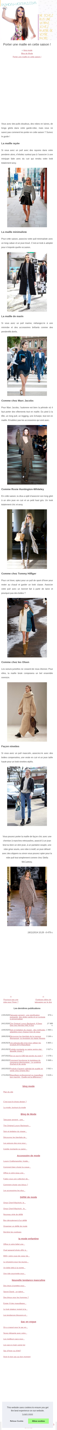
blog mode (27, 50)
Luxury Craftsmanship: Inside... (16, 1161)
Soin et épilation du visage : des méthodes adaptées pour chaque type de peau (27, 1031)
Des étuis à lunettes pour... (14, 1286)
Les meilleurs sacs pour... (14, 1339)
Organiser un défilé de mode (15, 1226)
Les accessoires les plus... (14, 1190)
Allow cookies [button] (38, 1421)
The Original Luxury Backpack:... (17, 1125)
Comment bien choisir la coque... (17, 1167)
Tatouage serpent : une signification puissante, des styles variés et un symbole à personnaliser (27, 1017)
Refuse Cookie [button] (16, 1421)
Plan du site (8, 1092)
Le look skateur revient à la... (15, 1309)
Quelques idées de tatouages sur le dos (43, 1001)
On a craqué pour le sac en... (15, 1327)
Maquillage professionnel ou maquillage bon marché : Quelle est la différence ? (26, 1076)
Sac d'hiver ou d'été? (12, 1351)
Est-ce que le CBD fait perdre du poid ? (26, 1056)
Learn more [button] (27, 1414)
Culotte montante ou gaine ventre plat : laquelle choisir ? (26, 1050)
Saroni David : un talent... (14, 1292)
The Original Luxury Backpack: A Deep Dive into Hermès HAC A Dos (26, 1024)
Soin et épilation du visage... (15, 1131)
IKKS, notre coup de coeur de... (16, 1256)
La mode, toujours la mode (14, 1107)
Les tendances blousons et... (15, 1315)
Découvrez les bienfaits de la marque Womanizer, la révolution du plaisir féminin (27, 1037)
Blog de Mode (27, 53)
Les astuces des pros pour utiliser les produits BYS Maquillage (25, 1044)
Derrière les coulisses (12, 1232)
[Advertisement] (28, 88)
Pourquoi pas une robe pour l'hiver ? (10, 1001)
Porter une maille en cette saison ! (27, 57)
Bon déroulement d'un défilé (15, 1220)
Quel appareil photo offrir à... (15, 1250)
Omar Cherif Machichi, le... (14, 1203)
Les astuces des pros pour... (15, 1143)
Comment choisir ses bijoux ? (15, 1185)
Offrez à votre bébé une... (14, 1244)
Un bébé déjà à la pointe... (14, 1268)
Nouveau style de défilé (13, 1214)
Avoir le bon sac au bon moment (16, 1357)
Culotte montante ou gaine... (15, 1149)
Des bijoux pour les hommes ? (16, 1297)
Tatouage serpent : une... (13, 1120)
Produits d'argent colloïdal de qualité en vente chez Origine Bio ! (26, 1069)
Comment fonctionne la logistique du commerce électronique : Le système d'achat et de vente (25, 1062)
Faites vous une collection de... (16, 1179)
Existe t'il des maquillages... (14, 1303)
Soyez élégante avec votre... (15, 1333)
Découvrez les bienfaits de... (15, 1137)
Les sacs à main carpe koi (14, 1345)
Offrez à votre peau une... (14, 1173)
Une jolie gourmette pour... (14, 1273)
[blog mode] (28, 20)
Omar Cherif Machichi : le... (14, 1209)
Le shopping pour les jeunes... (16, 1262)
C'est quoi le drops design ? (15, 1102)
